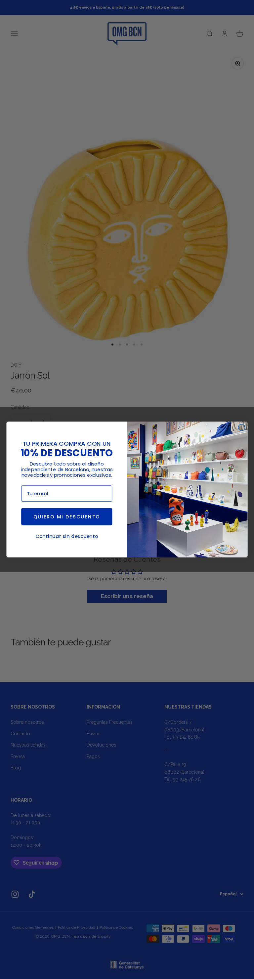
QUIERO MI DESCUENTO (66, 516)
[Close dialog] (241, 427)
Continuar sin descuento (66, 536)
